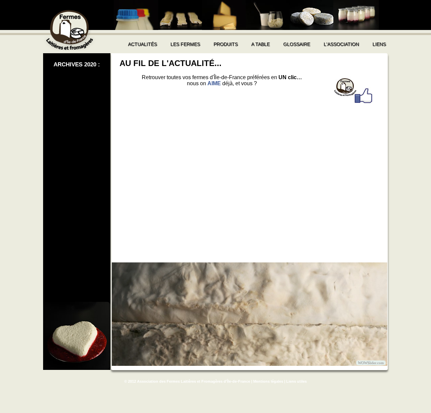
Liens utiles (296, 381)
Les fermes (185, 44)
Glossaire (296, 44)
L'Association (341, 44)
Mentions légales (268, 381)
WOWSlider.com (371, 363)
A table (260, 44)
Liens (379, 44)
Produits (225, 44)
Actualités (142, 44)
